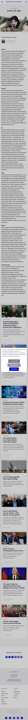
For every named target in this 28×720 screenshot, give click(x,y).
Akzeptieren (14, 369)
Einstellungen (14, 365)
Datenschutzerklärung (14, 356)
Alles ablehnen (14, 361)
